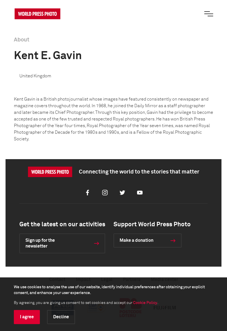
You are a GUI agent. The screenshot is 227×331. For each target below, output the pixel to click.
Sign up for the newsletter (40, 243)
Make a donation (136, 240)
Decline (61, 317)
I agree (27, 317)
